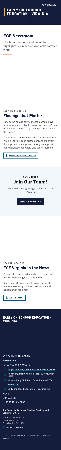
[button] (30, 22)
